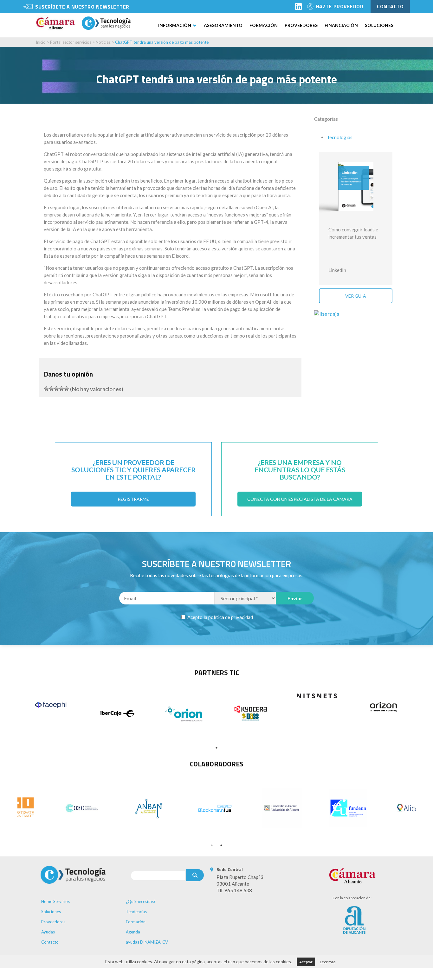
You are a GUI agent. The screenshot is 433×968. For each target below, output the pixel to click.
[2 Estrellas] (51, 388)
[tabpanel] (50, 705)
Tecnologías (339, 137)
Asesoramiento (223, 25)
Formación (263, 25)
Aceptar (306, 961)
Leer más (328, 961)
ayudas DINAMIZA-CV (147, 942)
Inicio (41, 42)
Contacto (50, 942)
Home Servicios (55, 901)
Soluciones (379, 25)
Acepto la (219, 617)
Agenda (133, 931)
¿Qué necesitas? (141, 901)
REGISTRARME (133, 499)
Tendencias (136, 911)
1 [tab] (216, 748)
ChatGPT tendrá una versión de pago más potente (162, 42)
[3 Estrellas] (56, 388)
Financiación (341, 25)
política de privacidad (230, 617)
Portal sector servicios (70, 42)
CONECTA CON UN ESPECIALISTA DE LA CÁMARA (299, 499)
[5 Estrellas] (66, 388)
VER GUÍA (355, 296)
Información (174, 25)
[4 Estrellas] (61, 388)
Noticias (104, 42)
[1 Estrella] (46, 388)
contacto (390, 6)
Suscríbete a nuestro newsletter (82, 6)
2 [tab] (221, 845)
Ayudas (48, 931)
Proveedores (301, 25)
